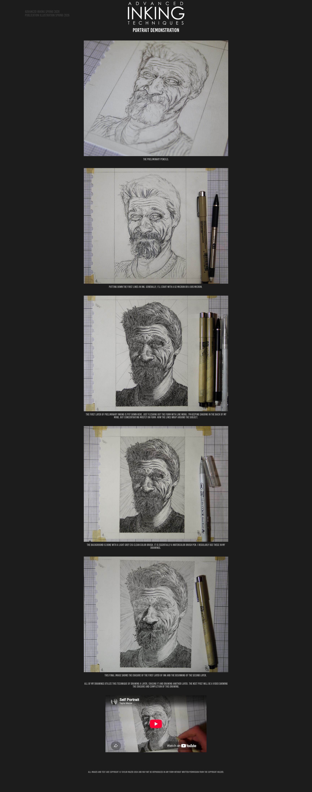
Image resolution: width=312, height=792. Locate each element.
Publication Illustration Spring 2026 (47, 15)
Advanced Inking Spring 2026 (42, 12)
